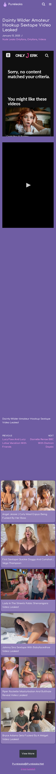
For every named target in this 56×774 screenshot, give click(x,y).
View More (28, 753)
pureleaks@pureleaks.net (28, 764)
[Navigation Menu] (50, 4)
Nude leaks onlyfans (14, 39)
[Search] (43, 4)
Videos (42, 39)
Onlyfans (32, 39)
